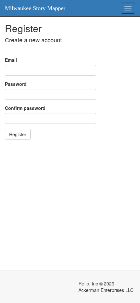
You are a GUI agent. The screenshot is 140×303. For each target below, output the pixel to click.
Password (16, 84)
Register (17, 134)
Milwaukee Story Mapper (35, 8)
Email (11, 60)
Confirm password (25, 108)
